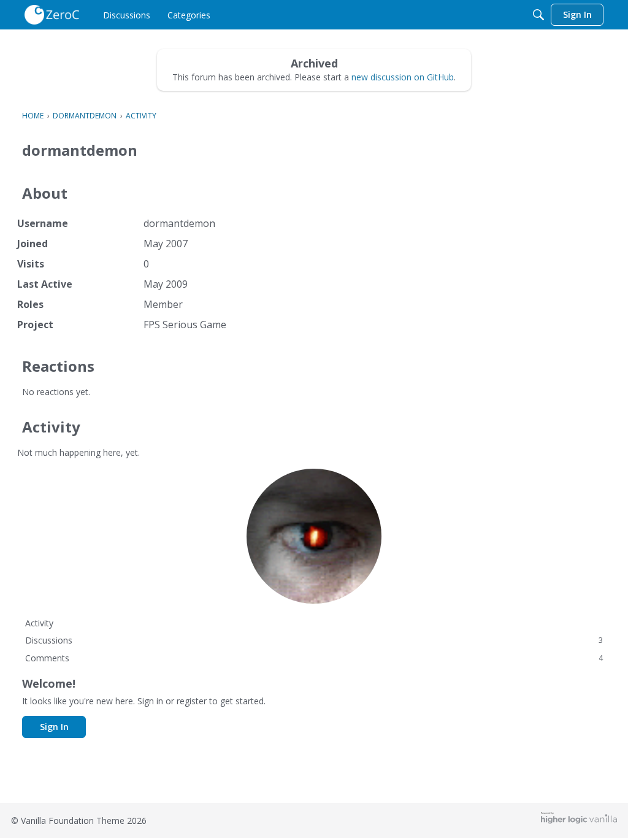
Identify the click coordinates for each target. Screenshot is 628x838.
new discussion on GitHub (402, 77)
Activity (39, 623)
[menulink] (126, 15)
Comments (314, 658)
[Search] (538, 15)
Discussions (314, 640)
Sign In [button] (54, 726)
